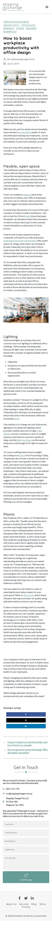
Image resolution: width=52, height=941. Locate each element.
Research (8, 28)
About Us (11, 904)
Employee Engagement (16, 22)
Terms (42, 904)
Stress (20, 28)
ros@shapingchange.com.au (22, 59)
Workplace (10, 31)
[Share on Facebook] (26, 714)
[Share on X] (26, 720)
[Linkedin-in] (32, 898)
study (27, 216)
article (22, 455)
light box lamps (24, 440)
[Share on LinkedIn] (26, 726)
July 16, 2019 (13, 63)
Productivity (11, 25)
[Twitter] (26, 898)
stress (16, 418)
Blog (34, 904)
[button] (47, 7)
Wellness (31, 28)
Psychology (28, 25)
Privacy (26, 906)
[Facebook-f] (19, 898)
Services (24, 904)
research (27, 194)
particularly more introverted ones (19, 240)
